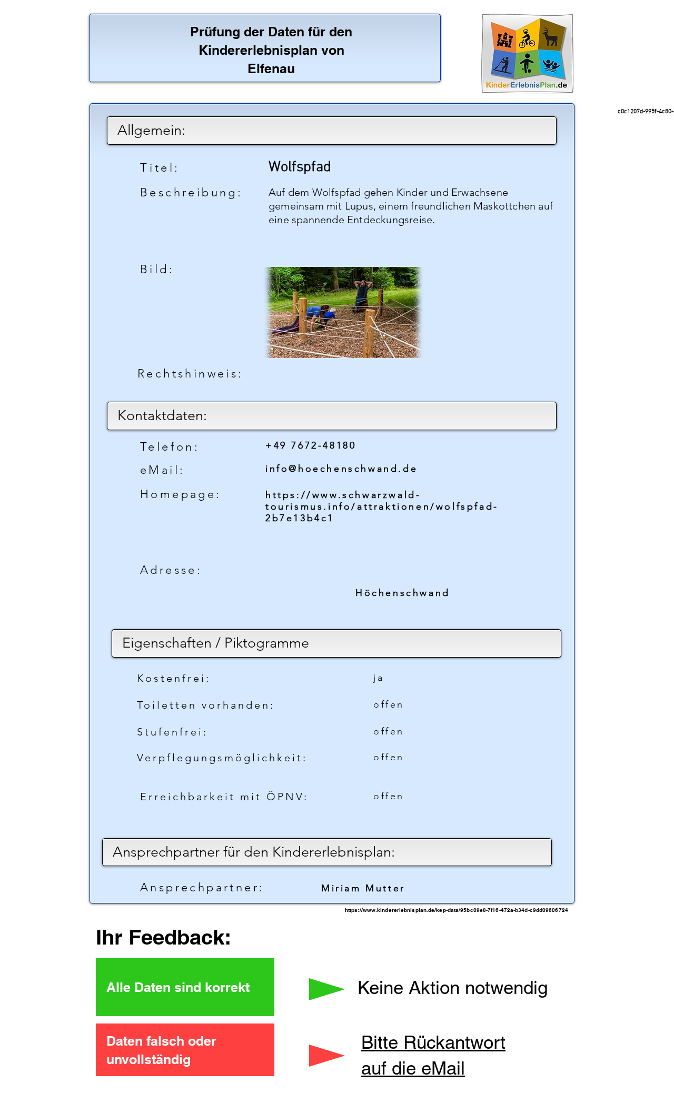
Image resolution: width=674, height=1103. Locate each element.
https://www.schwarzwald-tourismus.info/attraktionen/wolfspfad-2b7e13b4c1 (382, 506)
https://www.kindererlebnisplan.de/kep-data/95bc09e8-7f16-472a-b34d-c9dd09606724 (456, 910)
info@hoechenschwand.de (341, 468)
